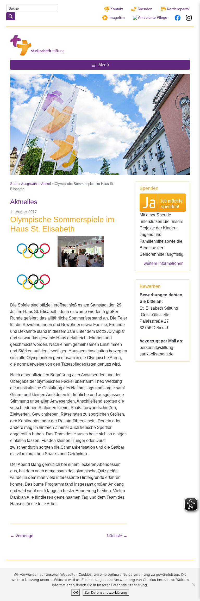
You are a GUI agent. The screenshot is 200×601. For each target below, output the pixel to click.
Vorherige (21, 535)
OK (75, 592)
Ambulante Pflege (152, 17)
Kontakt (116, 9)
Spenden (144, 9)
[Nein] (193, 584)
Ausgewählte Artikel (36, 184)
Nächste (117, 535)
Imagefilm (116, 17)
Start (13, 184)
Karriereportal (178, 9)
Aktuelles (23, 202)
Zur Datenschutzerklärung (106, 592)
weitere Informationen (164, 263)
